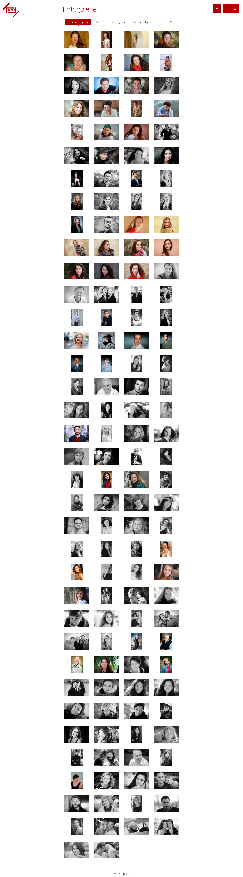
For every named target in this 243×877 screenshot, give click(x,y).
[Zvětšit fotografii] (77, 39)
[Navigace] (231, 8)
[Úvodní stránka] (11, 17)
